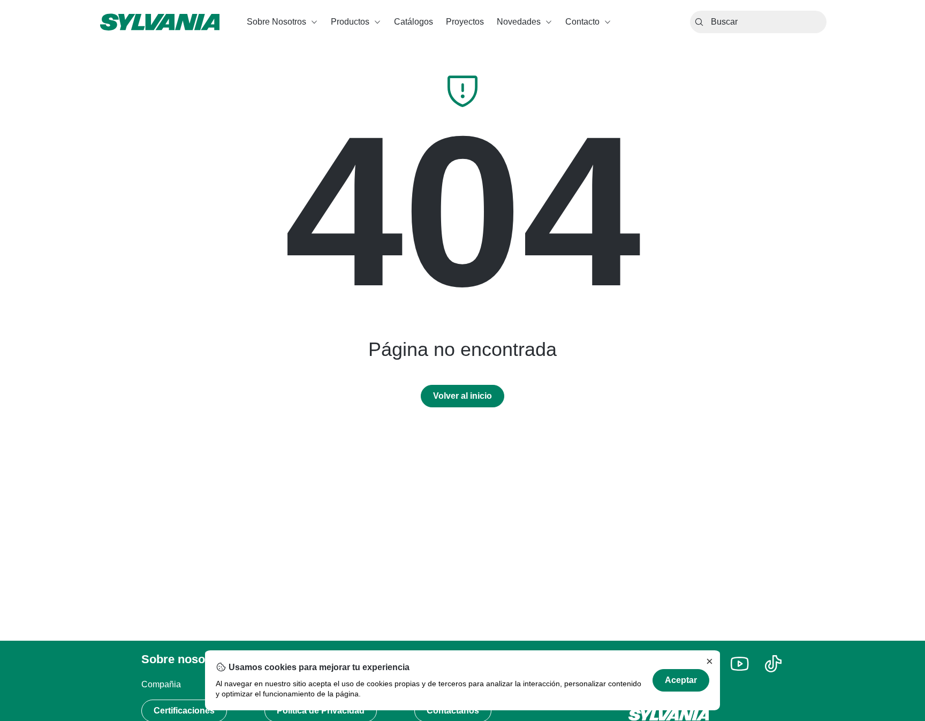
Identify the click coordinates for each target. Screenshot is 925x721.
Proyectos (465, 21)
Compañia (161, 684)
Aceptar (681, 680)
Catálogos (413, 21)
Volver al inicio (462, 395)
